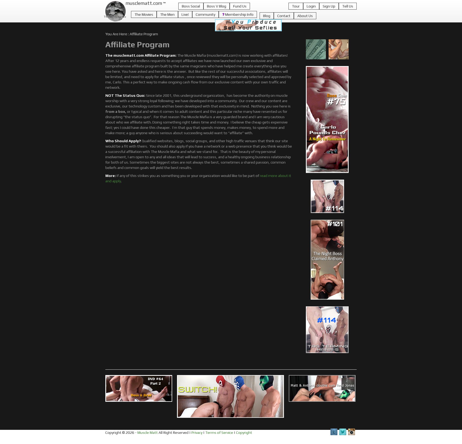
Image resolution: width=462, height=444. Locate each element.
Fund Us (240, 6)
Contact (283, 16)
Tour (296, 6)
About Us (305, 16)
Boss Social (191, 6)
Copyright (244, 432)
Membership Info (238, 14)
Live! (185, 14)
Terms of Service (219, 432)
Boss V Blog (216, 6)
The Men (167, 14)
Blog (266, 16)
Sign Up (329, 6)
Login (311, 6)
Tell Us (347, 6)
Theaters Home (115, 16)
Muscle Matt (147, 432)
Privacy (196, 432)
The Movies (143, 14)
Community (205, 14)
